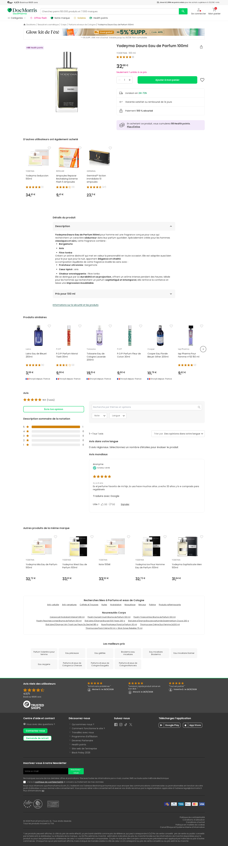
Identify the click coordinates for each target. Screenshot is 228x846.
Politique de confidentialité (192, 817)
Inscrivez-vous (76, 771)
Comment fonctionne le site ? (88, 728)
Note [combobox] (97, 415)
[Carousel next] (203, 349)
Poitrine (152, 604)
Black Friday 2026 (81, 752)
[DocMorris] (22, 11)
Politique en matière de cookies (190, 824)
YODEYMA (121, 53)
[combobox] (181, 433)
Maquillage (130, 604)
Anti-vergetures (69, 604)
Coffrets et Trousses (89, 604)
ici (43, 790)
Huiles (104, 604)
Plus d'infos (133, 126)
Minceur (142, 604)
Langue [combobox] (116, 415)
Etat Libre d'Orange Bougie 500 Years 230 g (105, 620)
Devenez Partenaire (82, 740)
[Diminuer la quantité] (119, 80)
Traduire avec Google (106, 496)
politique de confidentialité (49, 782)
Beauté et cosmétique (48, 24)
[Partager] (201, 46)
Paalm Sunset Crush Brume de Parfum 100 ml (109, 617)
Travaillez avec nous (83, 732)
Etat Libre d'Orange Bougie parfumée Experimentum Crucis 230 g (158, 620)
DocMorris (31, 24)
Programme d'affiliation (85, 736)
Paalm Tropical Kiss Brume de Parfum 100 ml (155, 617)
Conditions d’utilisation (194, 819)
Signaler (125, 504)
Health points (79, 744)
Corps (64, 24)
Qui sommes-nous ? (83, 724)
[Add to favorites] (202, 79)
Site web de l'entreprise (84, 748)
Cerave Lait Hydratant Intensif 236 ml (67, 617)
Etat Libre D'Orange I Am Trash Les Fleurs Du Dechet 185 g (72, 624)
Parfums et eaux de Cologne (82, 24)
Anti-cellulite (53, 604)
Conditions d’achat (195, 822)
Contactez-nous (35, 730)
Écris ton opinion (53, 409)
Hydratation (115, 604)
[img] (67, 82)
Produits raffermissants (170, 604)
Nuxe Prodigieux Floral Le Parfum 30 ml (119, 624)
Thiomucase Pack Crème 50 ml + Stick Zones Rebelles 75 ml (114, 628)
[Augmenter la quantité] (130, 80)
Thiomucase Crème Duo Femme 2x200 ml (160, 624)
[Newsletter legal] (25, 782)
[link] (39, 399)
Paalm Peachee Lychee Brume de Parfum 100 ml (59, 620)
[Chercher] (183, 11)
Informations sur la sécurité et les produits (75, 305)
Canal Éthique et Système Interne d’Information (182, 827)
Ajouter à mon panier (167, 79)
